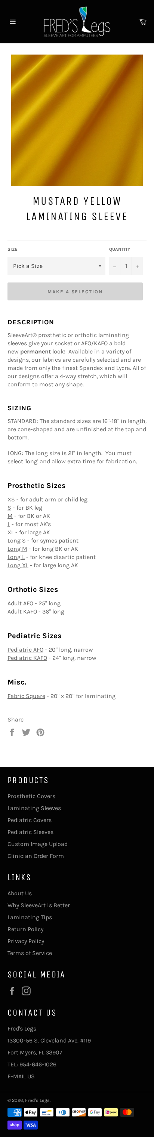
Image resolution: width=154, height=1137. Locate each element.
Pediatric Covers (29, 820)
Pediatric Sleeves (30, 831)
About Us (19, 893)
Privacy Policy (25, 941)
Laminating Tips (29, 917)
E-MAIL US (21, 1076)
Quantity (119, 249)
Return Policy (25, 929)
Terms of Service (29, 953)
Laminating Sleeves (34, 808)
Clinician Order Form (35, 855)
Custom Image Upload (37, 843)
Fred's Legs (37, 1100)
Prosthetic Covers (31, 796)
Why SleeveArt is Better (38, 905)
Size (12, 249)
